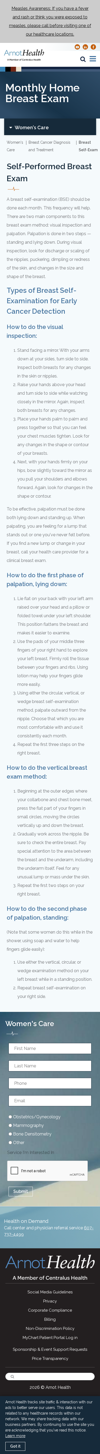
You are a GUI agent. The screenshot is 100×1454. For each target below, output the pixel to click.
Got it (15, 1446)
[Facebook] (93, 46)
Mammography (28, 1125)
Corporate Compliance (50, 1310)
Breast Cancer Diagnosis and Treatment (49, 146)
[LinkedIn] (85, 46)
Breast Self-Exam (88, 146)
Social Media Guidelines (50, 1292)
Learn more (15, 1436)
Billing (50, 1319)
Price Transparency (50, 1358)
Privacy (50, 1301)
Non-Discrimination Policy (50, 1328)
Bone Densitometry (31, 1134)
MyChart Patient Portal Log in (50, 1337)
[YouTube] (77, 46)
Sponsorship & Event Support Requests (50, 1349)
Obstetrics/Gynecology (36, 1116)
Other (18, 1142)
